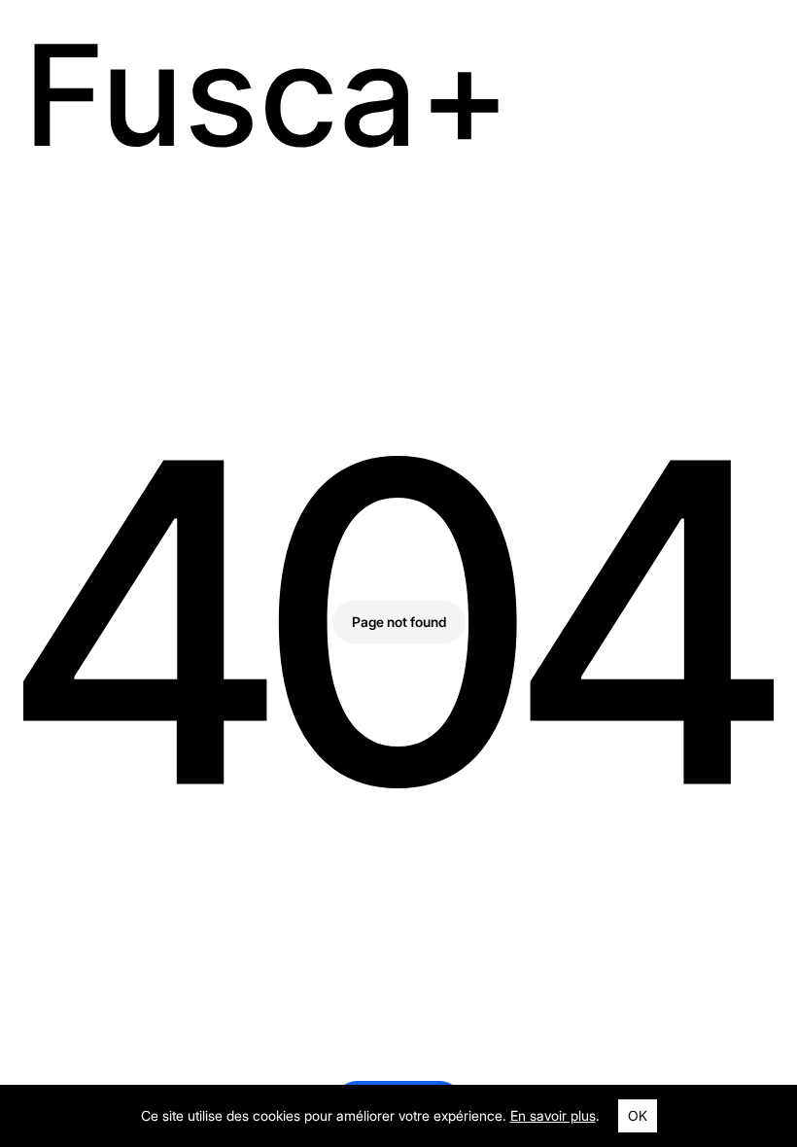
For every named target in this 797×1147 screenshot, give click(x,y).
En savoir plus (553, 1115)
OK (637, 1115)
